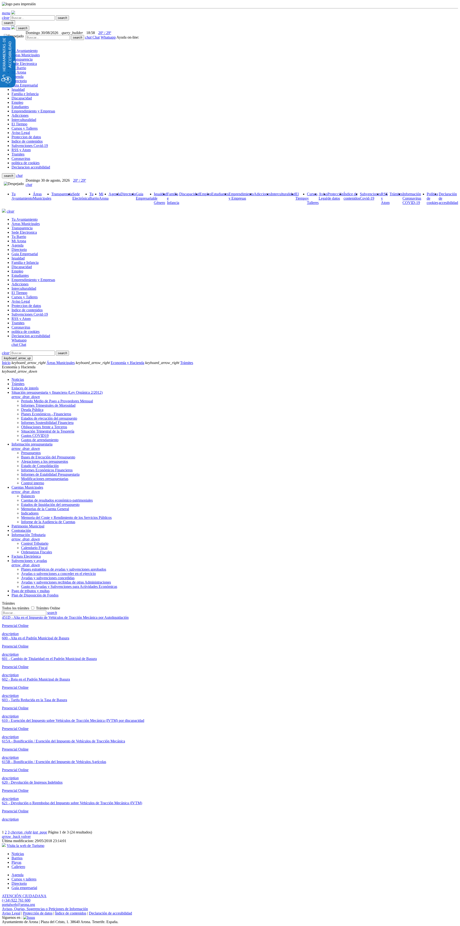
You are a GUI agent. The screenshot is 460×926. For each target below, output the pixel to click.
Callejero (18, 867)
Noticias (18, 854)
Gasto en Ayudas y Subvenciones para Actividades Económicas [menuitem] (69, 587)
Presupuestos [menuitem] (31, 453)
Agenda (17, 875)
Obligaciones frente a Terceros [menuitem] (44, 427)
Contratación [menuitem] (21, 530)
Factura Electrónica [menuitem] (26, 556)
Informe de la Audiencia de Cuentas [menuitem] (48, 522)
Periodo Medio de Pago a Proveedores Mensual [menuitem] (57, 401)
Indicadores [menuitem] (30, 513)
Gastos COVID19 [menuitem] (35, 436)
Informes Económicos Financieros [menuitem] (47, 470)
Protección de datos (37, 913)
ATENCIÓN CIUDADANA (24, 896)
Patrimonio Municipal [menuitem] (28, 526)
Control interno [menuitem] (32, 483)
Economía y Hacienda (127, 363)
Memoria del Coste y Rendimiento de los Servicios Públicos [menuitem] (66, 517)
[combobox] (48, 37)
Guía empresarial (24, 888)
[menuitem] (22, 196)
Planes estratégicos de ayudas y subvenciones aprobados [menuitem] (63, 569)
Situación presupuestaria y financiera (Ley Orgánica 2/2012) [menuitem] (57, 394)
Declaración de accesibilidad (110, 913)
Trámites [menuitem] (18, 384)
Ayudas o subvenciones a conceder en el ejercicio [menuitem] (58, 574)
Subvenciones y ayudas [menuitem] (29, 563)
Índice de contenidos (70, 913)
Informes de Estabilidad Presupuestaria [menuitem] (50, 474)
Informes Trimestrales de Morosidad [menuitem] (48, 405)
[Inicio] (13, 13)
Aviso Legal (11, 913)
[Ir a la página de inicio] (4, 211)
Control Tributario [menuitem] (34, 543)
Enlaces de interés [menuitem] (25, 388)
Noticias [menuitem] (18, 379)
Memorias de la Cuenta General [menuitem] (45, 509)
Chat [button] (92, 37)
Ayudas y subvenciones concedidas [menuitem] (48, 578)
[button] (6, 13)
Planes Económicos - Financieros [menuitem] (46, 414)
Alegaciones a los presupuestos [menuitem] (44, 461)
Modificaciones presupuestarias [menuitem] (44, 479)
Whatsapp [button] (108, 37)
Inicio (6, 363)
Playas (16, 862)
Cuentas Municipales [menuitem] (27, 489)
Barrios (17, 858)
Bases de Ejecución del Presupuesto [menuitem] (48, 457)
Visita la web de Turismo (25, 846)
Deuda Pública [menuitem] (32, 410)
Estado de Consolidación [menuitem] (40, 466)
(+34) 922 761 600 (16, 900)
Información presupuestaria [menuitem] (32, 446)
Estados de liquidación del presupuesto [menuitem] (50, 505)
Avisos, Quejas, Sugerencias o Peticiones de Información (45, 909)
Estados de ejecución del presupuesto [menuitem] (49, 418)
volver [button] (16, 836)
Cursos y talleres (24, 879)
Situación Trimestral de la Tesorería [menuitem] (47, 431)
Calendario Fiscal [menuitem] (34, 548)
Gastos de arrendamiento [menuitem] (39, 440)
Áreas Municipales (60, 363)
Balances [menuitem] (28, 496)
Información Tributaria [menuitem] (29, 537)
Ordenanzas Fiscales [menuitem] (36, 552)
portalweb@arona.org (18, 905)
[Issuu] (29, 917)
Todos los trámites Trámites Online (31, 608)
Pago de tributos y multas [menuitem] (31, 591)
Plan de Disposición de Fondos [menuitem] (35, 595)
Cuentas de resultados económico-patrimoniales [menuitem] (57, 500)
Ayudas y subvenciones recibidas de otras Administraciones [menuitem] (66, 582)
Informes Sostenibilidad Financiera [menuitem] (47, 423)
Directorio (19, 883)
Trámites (186, 363)
